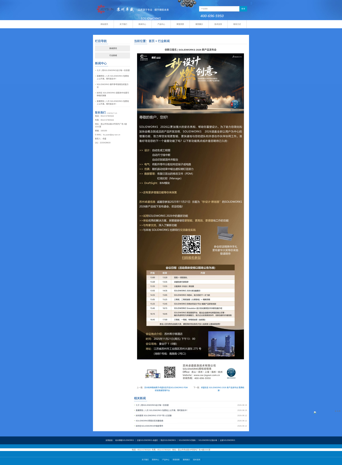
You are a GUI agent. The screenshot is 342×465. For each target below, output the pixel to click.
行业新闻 (113, 55)
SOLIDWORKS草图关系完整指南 (149, 421)
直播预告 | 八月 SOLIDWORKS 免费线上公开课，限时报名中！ (162, 410)
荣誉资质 (180, 24)
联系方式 (237, 24)
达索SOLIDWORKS (227, 440)
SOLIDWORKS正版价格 (207, 440)
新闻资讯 (113, 48)
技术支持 (218, 24)
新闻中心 (142, 24)
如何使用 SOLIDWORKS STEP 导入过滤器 (154, 415)
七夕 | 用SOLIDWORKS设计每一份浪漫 (152, 405)
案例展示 (199, 24)
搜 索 (243, 9)
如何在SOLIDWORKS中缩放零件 (149, 426)
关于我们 (123, 24)
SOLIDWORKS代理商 (187, 440)
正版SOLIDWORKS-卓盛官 (147, 440)
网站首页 (104, 24)
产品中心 (161, 24)
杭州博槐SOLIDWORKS (124, 440)
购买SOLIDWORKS (168, 440)
